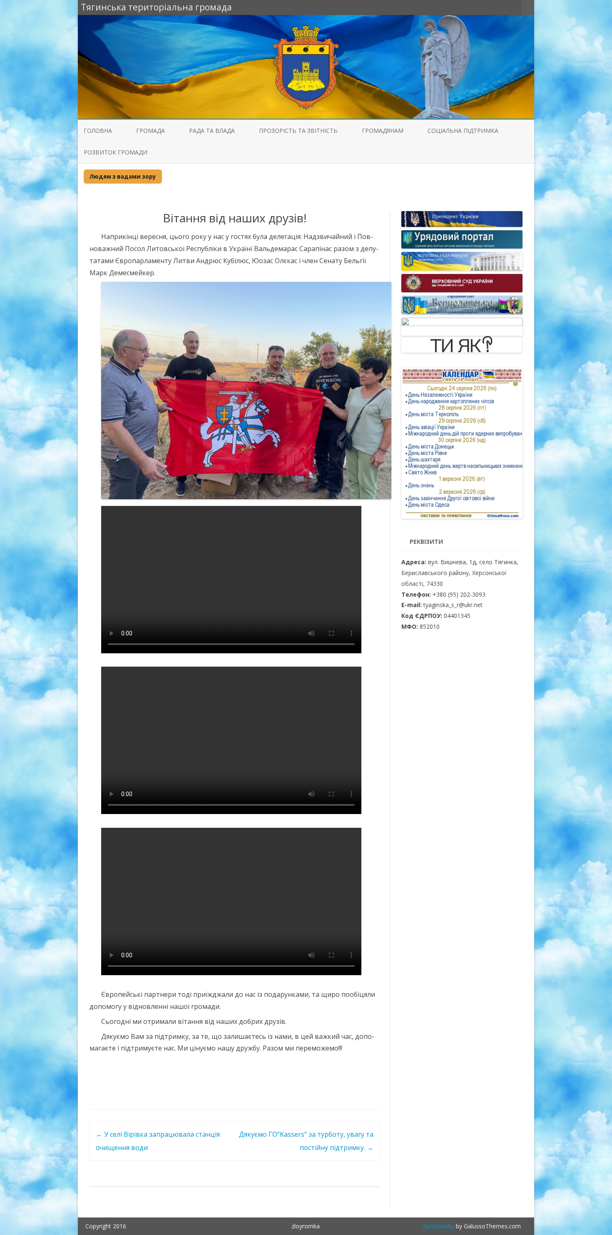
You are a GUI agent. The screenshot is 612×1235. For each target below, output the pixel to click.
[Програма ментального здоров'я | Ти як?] (461, 350)
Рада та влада (212, 130)
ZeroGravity (438, 1226)
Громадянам (382, 130)
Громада (150, 130)
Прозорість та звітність (298, 130)
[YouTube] (515, 7)
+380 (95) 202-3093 (459, 594)
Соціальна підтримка (463, 130)
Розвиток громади (115, 152)
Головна (98, 130)
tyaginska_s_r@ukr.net (453, 605)
